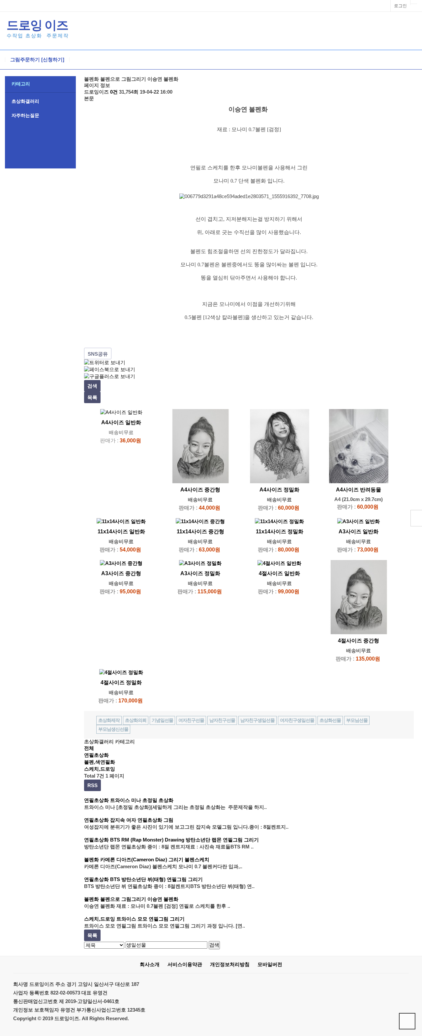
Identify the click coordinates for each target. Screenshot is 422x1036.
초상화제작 (109, 720)
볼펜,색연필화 (99, 762)
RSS (92, 785)
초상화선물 (330, 720)
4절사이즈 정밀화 (121, 682)
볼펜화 (91, 859)
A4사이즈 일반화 (121, 422)
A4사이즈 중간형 (200, 489)
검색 (92, 386)
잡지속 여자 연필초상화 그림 (141, 820)
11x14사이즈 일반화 (121, 531)
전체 (89, 748)
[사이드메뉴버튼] (416, 518)
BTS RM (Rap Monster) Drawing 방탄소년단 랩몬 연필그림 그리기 (184, 840)
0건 (114, 92)
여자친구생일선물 (297, 720)
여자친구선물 (191, 720)
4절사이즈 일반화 (279, 573)
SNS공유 (98, 354)
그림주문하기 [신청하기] (37, 59)
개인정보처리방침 (230, 964)
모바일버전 (269, 964)
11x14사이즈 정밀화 (279, 531)
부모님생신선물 (113, 729)
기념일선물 (162, 720)
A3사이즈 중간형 (121, 573)
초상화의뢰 (135, 720)
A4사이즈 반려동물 (358, 489)
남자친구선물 (222, 720)
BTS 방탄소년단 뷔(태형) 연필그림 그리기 (156, 879)
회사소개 (150, 964)
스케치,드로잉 (99, 769)
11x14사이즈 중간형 (200, 531)
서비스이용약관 (184, 964)
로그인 (400, 5)
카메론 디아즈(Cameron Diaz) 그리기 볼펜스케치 (154, 859)
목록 (92, 397)
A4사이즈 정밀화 (279, 489)
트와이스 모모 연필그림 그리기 (150, 919)
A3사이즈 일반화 (358, 531)
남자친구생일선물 (257, 720)
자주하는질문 (25, 115)
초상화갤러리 (25, 101)
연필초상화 (96, 755)
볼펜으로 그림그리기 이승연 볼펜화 (139, 899)
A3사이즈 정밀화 (200, 573)
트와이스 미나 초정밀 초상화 (141, 800)
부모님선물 (357, 720)
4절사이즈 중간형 (358, 640)
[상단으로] (407, 1021)
